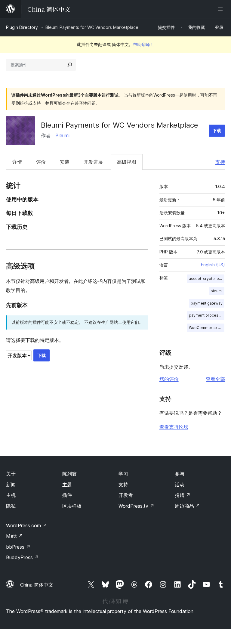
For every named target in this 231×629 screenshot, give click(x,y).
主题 (67, 485)
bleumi (217, 291)
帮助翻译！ (143, 44)
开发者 (126, 495)
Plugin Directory (22, 27)
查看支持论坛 (173, 427)
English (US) (213, 264)
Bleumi (62, 135)
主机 (11, 495)
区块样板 (72, 506)
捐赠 (182, 495)
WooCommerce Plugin (206, 327)
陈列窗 (69, 474)
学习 (123, 474)
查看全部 (215, 379)
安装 (64, 162)
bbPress (18, 547)
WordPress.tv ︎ (136, 506)
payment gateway (207, 303)
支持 (220, 162)
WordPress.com (26, 525)
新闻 (11, 485)
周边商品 (187, 506)
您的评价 (169, 379)
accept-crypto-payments (206, 278)
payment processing (206, 315)
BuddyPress (22, 557)
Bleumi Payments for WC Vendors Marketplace (119, 125)
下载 (217, 130)
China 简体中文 (36, 585)
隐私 (11, 506)
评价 (41, 162)
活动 (179, 485)
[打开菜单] (221, 9)
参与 (179, 474)
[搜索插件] (70, 65)
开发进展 (93, 162)
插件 (67, 495)
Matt (14, 536)
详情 (17, 162)
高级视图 (126, 162)
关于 (11, 474)
